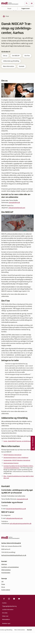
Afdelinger (4, 564)
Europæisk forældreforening (11, 468)
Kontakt (21, 66)
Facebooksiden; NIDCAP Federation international (17, 460)
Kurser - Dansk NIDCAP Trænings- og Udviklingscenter (18, 441)
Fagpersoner (25, 8)
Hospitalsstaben (5, 573)
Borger (9, 8)
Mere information (8, 66)
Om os (5, 56)
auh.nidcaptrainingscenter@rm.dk (20, 523)
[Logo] (9, 3)
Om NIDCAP (15, 56)
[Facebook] (4, 599)
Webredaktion (6, 619)
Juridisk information (7, 609)
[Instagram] (9, 599)
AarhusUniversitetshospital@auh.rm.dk (13, 555)
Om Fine (27, 56)
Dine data (4, 613)
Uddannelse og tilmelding (11, 61)
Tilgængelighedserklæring (9, 606)
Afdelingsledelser (6, 570)
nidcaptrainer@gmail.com (17, 208)
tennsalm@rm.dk (14, 202)
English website (5, 590)
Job (2, 581)
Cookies (4, 603)
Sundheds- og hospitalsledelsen (10, 567)
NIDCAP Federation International (12, 455)
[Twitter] (14, 599)
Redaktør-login (6, 623)
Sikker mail (5, 616)
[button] (27, 3)
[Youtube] (19, 599)
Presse (3, 584)
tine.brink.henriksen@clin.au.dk (16, 509)
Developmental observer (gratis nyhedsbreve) (16, 458)
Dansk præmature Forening (11, 463)
